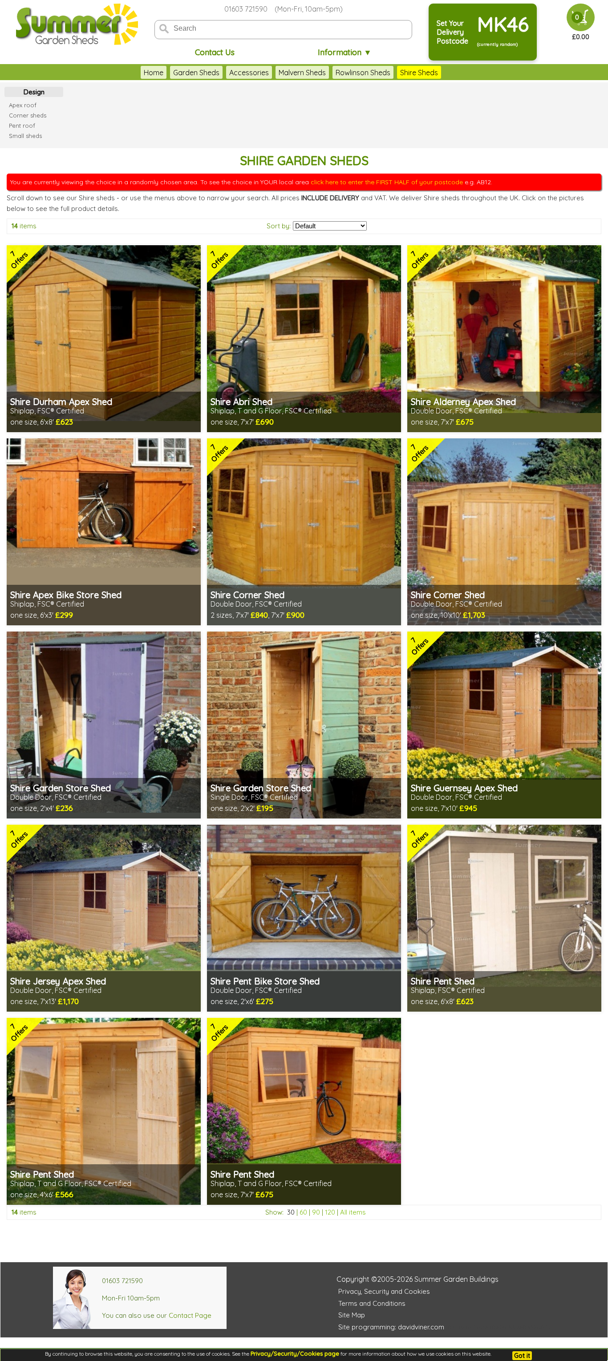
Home (153, 72)
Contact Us (215, 52)
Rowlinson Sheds (363, 72)
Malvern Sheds (302, 72)
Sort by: (279, 226)
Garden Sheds (196, 72)
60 (303, 1212)
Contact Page (190, 1315)
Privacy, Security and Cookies (384, 1291)
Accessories (249, 72)
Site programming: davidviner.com (391, 1327)
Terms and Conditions (371, 1303)
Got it (522, 1356)
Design (34, 92)
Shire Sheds (419, 72)
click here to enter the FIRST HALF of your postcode (387, 182)
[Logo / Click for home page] (75, 25)
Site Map (351, 1315)
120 (330, 1212)
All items (353, 1212)
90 (316, 1212)
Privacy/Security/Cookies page (295, 1353)
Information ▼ (345, 52)
